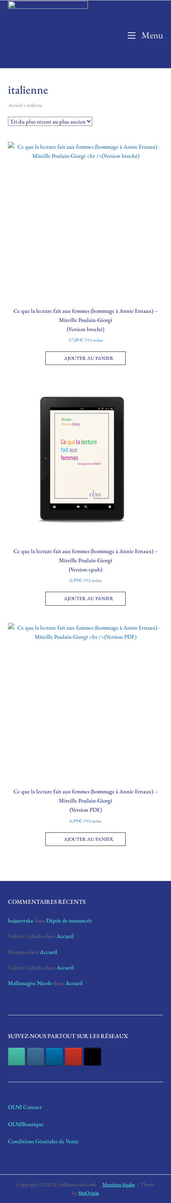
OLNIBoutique (26, 1124)
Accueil (15, 105)
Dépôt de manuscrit (69, 920)
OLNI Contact (25, 1107)
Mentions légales (118, 1184)
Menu (151, 35)
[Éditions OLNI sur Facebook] (16, 1057)
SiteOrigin (88, 1192)
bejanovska (20, 920)
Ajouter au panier (88, 358)
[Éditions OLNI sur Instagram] (35, 1057)
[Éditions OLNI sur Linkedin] (54, 1057)
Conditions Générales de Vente (43, 1141)
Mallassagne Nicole (30, 983)
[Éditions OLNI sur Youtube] (73, 1057)
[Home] (48, 28)
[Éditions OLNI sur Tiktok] (92, 1057)
